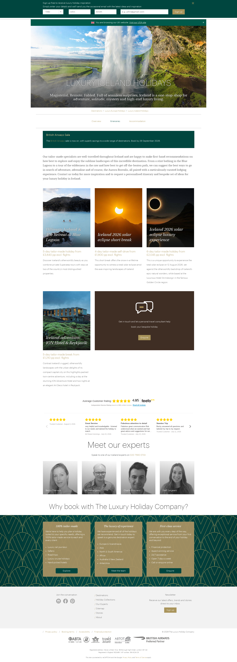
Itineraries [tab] (115, 121)
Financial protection (103, 632)
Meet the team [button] (118, 571)
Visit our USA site (137, 22)
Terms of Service (141, 657)
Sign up (178, 12)
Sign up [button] (170, 610)
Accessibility (84, 632)
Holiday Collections (105, 600)
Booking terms (68, 632)
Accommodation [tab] (137, 121)
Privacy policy (51, 632)
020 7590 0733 (138, 455)
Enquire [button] (144, 337)
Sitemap (100, 608)
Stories (99, 613)
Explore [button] (66, 571)
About (99, 617)
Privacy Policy (127, 657)
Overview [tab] (96, 121)
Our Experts (102, 604)
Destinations (102, 595)
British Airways (57, 141)
